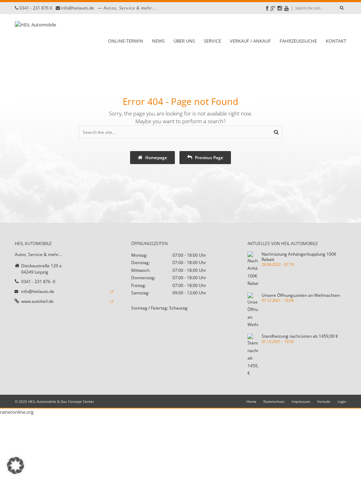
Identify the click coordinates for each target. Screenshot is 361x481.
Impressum (301, 401)
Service (212, 41)
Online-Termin (125, 41)
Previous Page (208, 157)
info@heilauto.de (77, 8)
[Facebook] (267, 8)
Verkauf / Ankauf (250, 41)
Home (251, 401)
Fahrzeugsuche (298, 41)
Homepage (155, 157)
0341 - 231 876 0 (35, 8)
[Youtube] (286, 8)
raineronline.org (16, 412)
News (158, 41)
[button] (15, 465)
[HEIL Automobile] (35, 40)
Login (341, 401)
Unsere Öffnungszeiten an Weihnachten (301, 295)
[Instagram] (279, 8)
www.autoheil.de (37, 301)
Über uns (184, 41)
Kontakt (336, 41)
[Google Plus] (272, 8)
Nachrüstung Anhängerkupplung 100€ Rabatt (299, 256)
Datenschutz (273, 401)
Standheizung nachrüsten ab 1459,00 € (300, 336)
